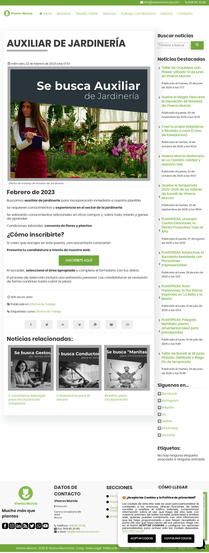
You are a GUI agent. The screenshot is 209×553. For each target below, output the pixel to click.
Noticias (109, 13)
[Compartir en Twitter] (46, 324)
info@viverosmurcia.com (161, 2)
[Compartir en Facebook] (30, 324)
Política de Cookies (116, 548)
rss (164, 414)
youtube (168, 435)
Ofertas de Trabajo (42, 304)
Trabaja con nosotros (138, 13)
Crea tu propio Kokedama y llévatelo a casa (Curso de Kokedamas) (182, 131)
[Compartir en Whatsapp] (95, 324)
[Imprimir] (127, 324)
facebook (169, 393)
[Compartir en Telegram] (78, 324)
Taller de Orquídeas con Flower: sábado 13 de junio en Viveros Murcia (182, 72)
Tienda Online (87, 13)
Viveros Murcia (26, 548)
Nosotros (64, 13)
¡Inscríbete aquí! (78, 260)
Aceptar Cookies (142, 538)
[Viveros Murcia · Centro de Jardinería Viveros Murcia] (18, 19)
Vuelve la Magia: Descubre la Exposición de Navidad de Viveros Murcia (183, 101)
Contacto (185, 13)
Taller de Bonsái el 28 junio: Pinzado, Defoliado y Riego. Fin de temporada (183, 357)
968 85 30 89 (196, 2)
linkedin (168, 407)
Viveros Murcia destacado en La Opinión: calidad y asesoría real (183, 160)
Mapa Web (185, 548)
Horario (166, 13)
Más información (133, 531)
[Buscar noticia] (197, 45)
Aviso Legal (93, 548)
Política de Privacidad (146, 548)
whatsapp (170, 428)
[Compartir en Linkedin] (62, 324)
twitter (167, 421)
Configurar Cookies (177, 538)
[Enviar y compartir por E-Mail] (111, 324)
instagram (170, 400)
